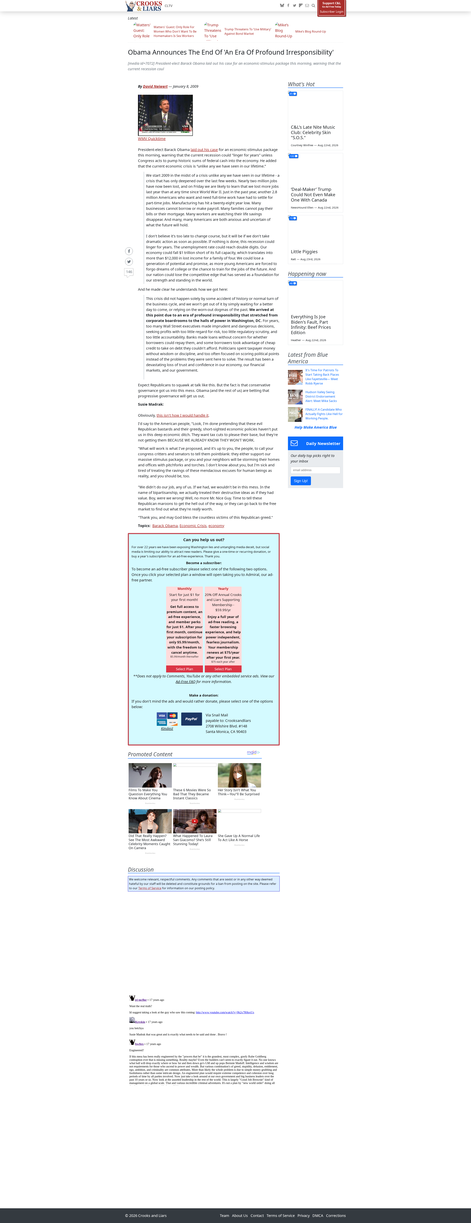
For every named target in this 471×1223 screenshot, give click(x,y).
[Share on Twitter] (129, 262)
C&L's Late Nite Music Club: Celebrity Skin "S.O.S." (313, 132)
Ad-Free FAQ (185, 681)
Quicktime (156, 138)
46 (291, 283)
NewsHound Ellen (302, 207)
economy (216, 525)
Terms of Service (149, 888)
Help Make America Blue (316, 427)
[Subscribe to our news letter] (307, 5)
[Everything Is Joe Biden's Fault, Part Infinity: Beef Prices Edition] (315, 295)
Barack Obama (165, 525)
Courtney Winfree (302, 145)
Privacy (304, 1215)
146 (129, 271)
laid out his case (204, 149)
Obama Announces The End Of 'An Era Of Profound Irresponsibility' (231, 52)
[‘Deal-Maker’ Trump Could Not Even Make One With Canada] (315, 168)
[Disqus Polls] (204, 942)
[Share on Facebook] (129, 251)
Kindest (167, 728)
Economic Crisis (193, 525)
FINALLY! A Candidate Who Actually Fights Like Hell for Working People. (324, 413)
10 (291, 218)
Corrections (336, 1215)
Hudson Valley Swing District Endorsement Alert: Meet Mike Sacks (321, 396)
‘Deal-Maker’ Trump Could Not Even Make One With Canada (313, 194)
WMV (142, 138)
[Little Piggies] (315, 230)
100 (292, 156)
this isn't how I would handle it (182, 415)
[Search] (313, 5)
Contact (257, 1215)
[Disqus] (204, 1039)
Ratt (293, 259)
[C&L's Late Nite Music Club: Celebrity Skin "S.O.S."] (315, 106)
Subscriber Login (331, 11)
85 (291, 93)
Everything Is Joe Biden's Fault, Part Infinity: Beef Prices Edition (311, 324)
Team (224, 1215)
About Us (240, 1215)
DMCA (317, 1215)
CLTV (169, 5)
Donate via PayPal (191, 719)
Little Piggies (304, 251)
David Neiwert (155, 86)
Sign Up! (301, 481)
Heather (296, 340)
